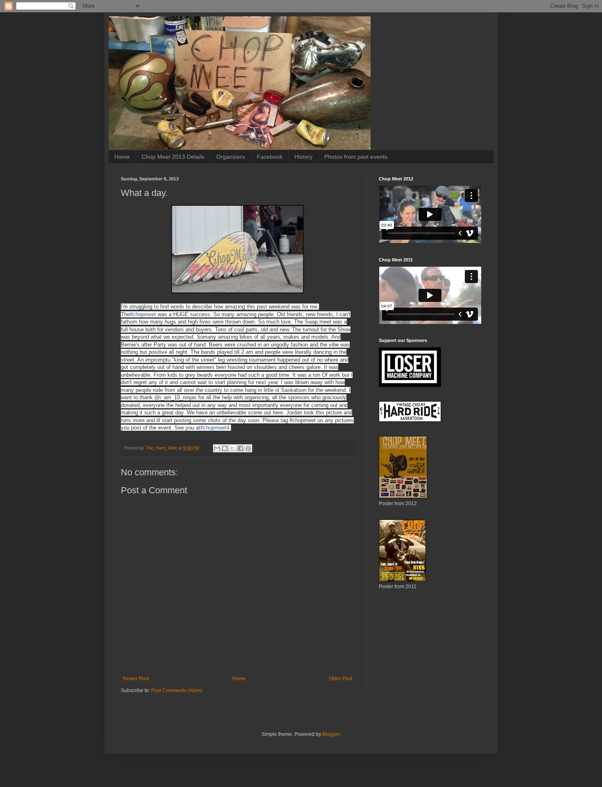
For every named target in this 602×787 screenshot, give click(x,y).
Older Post (340, 678)
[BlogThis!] (225, 448)
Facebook (270, 156)
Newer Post (136, 678)
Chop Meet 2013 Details (173, 156)
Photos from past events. (356, 156)
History (303, 156)
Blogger (330, 734)
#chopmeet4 (214, 428)
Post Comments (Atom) (176, 690)
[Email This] (217, 448)
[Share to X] (233, 448)
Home (122, 156)
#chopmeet (143, 314)
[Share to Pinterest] (248, 448)
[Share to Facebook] (240, 448)
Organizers (230, 156)
